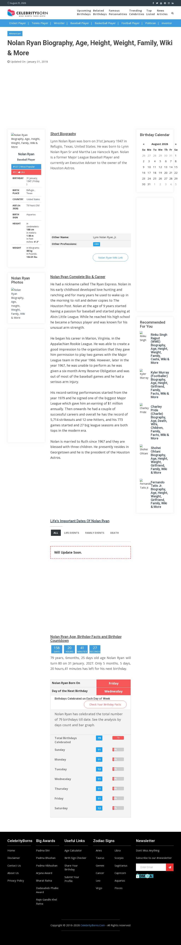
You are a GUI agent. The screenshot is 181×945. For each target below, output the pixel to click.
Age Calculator (73, 850)
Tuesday (61, 769)
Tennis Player (40, 23)
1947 (29, 181)
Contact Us (14, 865)
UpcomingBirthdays (84, 12)
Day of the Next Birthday (69, 691)
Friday (36, 181)
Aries (99, 850)
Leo (98, 880)
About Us (13, 873)
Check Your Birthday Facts (105, 704)
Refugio (31, 190)
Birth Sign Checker (75, 858)
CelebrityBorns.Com (93, 925)
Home (11, 850)
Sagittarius (121, 865)
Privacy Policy (15, 880)
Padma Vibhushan (46, 865)
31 (28, 178)
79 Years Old (33, 205)
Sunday (60, 750)
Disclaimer (13, 858)
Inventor (167, 23)
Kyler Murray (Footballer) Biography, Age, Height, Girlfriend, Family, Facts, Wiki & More (160, 385)
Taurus (100, 858)
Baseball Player (79, 23)
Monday (60, 759)
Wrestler (59, 23)
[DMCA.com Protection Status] (144, 875)
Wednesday (63, 779)
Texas (29, 193)
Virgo (99, 888)
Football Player (130, 23)
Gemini (100, 865)
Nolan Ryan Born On (66, 683)
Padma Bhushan (46, 858)
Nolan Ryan (26, 154)
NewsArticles (162, 12)
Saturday (61, 808)
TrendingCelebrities (136, 12)
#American (15, 33)
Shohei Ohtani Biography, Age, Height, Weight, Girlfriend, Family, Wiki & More (159, 460)
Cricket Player (17, 23)
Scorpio (119, 858)
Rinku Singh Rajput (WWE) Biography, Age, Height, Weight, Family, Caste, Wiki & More (160, 348)
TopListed (150, 12)
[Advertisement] (90, 95)
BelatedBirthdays (100, 12)
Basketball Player (105, 23)
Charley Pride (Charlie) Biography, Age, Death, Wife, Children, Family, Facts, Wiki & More (160, 422)
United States (33, 199)
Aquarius (31, 214)
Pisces (118, 888)
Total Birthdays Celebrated (66, 740)
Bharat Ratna (44, 880)
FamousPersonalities (118, 12)
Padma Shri (43, 850)
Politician (150, 23)
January (33, 178)
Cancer (100, 873)
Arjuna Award (44, 873)
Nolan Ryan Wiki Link (110, 257)
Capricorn (120, 873)
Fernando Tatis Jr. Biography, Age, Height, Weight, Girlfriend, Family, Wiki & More (159, 494)
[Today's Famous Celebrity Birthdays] (27, 12)
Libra (118, 850)
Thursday (61, 789)
